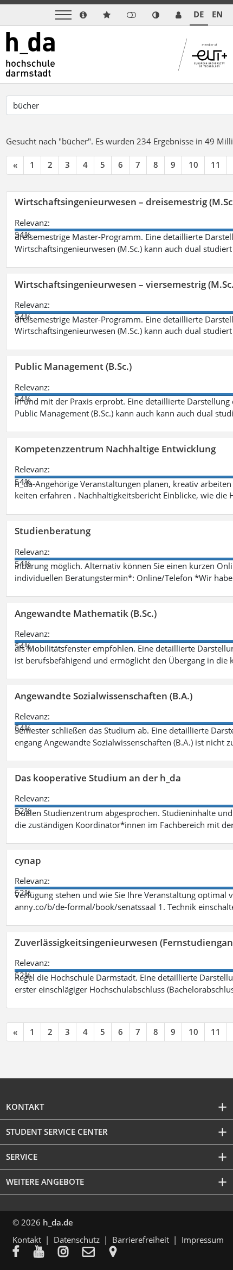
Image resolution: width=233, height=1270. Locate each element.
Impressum (203, 1239)
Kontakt (26, 1239)
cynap (28, 860)
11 (216, 164)
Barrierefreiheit (140, 1239)
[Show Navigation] (63, 15)
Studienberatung (52, 531)
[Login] (131, 15)
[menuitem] (23, 1252)
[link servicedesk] (178, 15)
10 (193, 164)
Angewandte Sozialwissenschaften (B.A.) (103, 696)
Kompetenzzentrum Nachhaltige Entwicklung (115, 449)
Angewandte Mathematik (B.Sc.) (86, 613)
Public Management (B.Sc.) (73, 366)
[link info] (83, 15)
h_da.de (58, 1222)
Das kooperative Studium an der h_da (98, 778)
